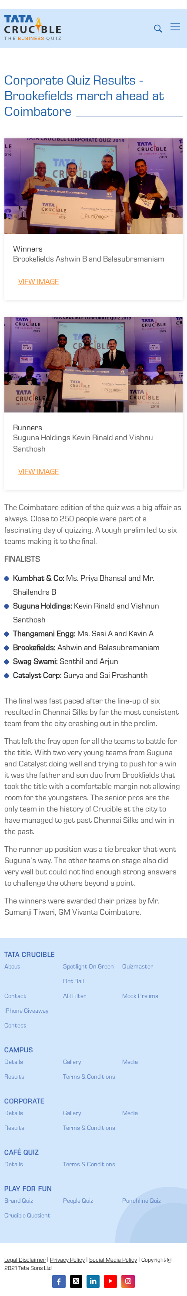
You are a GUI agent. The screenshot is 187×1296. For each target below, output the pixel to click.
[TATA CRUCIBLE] (32, 28)
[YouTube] (110, 1281)
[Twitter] (76, 1281)
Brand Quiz (18, 1201)
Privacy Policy (67, 1260)
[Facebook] (58, 1281)
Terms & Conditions (89, 1077)
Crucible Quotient (27, 1216)
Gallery (72, 1063)
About (12, 967)
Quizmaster (137, 967)
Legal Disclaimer (25, 1260)
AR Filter (74, 997)
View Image (38, 282)
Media (130, 1063)
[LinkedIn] (93, 1281)
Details (13, 1063)
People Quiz (78, 1201)
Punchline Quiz (141, 1201)
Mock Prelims (140, 997)
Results (14, 1077)
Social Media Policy (113, 1260)
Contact (15, 997)
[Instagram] (127, 1281)
